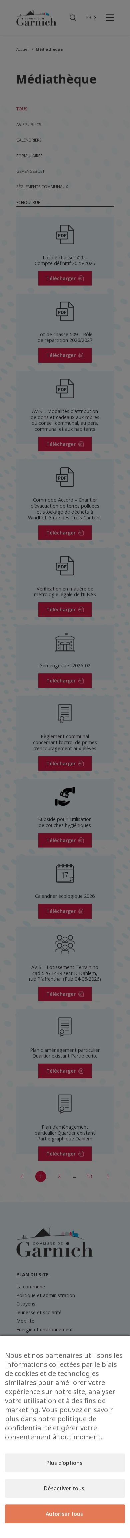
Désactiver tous (64, 1488)
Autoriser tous (64, 1514)
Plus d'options (64, 1463)
